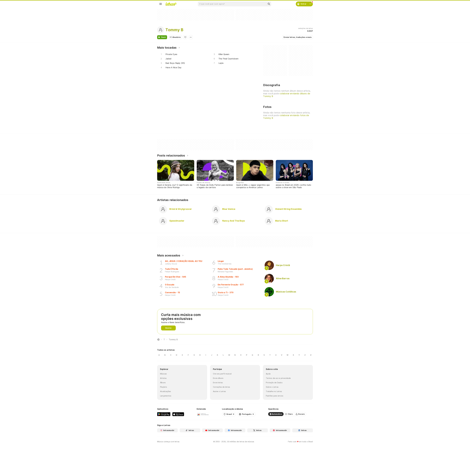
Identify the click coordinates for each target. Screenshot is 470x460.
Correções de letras (221, 387)
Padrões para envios (274, 396)
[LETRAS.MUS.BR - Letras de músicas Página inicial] (171, 3)
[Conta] (310, 3)
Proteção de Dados (274, 382)
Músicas (163, 374)
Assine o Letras (219, 391)
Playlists (163, 387)
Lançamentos (165, 396)
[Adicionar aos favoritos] (185, 37)
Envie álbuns (218, 378)
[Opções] (191, 37)
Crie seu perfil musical (222, 374)
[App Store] (178, 414)
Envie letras (218, 382)
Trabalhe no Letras (274, 391)
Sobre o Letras (272, 387)
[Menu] (160, 3)
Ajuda (268, 374)
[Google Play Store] (163, 414)
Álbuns (163, 382)
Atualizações (165, 391)
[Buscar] (268, 3)
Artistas (163, 378)
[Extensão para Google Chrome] (203, 414)
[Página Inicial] (158, 339)
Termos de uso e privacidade (278, 378)
